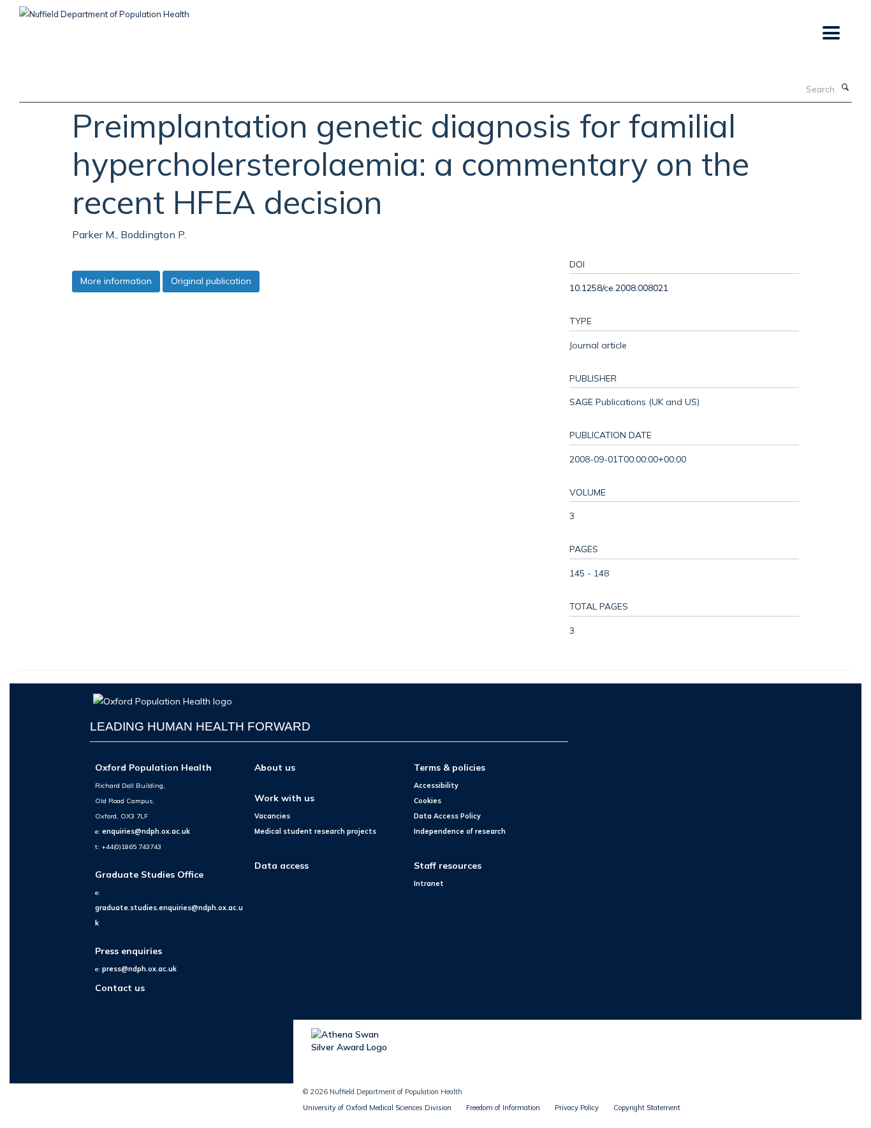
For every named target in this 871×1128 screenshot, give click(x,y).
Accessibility (436, 785)
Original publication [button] (211, 281)
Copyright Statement (646, 1107)
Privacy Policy (577, 1107)
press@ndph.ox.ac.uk (139, 968)
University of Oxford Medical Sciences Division (377, 1107)
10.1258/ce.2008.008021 (618, 287)
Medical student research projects (315, 831)
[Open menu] (830, 33)
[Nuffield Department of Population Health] (104, 9)
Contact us (120, 987)
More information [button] (116, 281)
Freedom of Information (503, 1107)
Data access (281, 865)
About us (274, 767)
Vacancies (272, 815)
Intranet (429, 883)
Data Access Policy (447, 815)
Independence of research (460, 831)
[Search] (845, 88)
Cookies (427, 800)
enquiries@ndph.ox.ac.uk (146, 831)
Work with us (284, 797)
